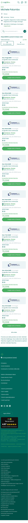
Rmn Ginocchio (4, 507)
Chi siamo (4, 363)
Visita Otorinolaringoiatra (6, 462)
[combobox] (11, 31)
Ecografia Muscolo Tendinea (7, 503)
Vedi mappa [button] (6, 67)
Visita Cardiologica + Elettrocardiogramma (11, 479)
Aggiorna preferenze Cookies (14, 446)
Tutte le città (4, 394)
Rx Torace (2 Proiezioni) (6, 494)
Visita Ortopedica (5, 474)
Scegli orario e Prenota (14, 77)
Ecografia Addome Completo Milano (9, 496)
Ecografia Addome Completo (7, 498)
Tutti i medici (4, 391)
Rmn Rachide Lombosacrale (7, 509)
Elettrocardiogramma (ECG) (7, 500)
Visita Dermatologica (6, 472)
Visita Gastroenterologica (7, 477)
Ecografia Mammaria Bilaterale (8, 502)
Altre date (14, 332)
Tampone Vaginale (5, 466)
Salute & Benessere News (8, 374)
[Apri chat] (22, 2)
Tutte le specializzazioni (8, 397)
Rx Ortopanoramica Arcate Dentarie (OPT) (10, 492)
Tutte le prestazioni (6, 389)
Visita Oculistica (4, 464)
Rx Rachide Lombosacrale (7, 513)
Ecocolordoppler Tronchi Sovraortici (9, 511)
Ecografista (5, 72)
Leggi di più (7, 26)
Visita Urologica (4, 470)
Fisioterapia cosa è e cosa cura (8, 485)
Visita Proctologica (5, 481)
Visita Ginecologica (5, 468)
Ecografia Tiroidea (5, 515)
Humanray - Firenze (9, 62)
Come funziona (5, 366)
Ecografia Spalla (5, 505)
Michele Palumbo (13, 72)
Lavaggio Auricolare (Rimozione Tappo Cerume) (12, 483)
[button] (25, 2)
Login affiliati (6, 413)
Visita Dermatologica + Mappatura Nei (9, 475)
